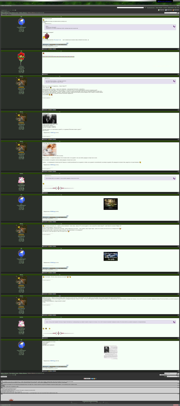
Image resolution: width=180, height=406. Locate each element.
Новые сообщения (159, 7)
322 (61, 194)
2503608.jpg (52, 262)
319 (59, 111)
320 (59, 141)
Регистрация (7, 5)
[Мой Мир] (96, 379)
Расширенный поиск (150, 7)
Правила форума (171, 7)
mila (8, 11)
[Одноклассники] (94, 379)
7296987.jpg (52, 132)
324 (61, 248)
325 (59, 274)
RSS (178, 5)
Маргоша (21, 111)
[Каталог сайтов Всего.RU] (100, 403)
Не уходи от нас (57, 39)
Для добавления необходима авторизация (90, 401)
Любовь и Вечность (4, 12)
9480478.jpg (52, 360)
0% (23, 71)
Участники (165, 7)
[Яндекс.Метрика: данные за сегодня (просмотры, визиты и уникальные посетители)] (93, 403)
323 (61, 223)
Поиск (175, 7)
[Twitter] (93, 379)
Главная (2, 5)
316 (61, 16)
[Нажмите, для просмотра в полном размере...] (50, 119)
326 (59, 295)
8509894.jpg (52, 211)
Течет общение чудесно (13, 12)
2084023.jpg (52, 164)
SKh (21, 16)
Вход (10, 5)
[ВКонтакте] (91, 379)
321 (59, 173)
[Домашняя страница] (54, 49)
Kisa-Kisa (21, 173)
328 (59, 339)
